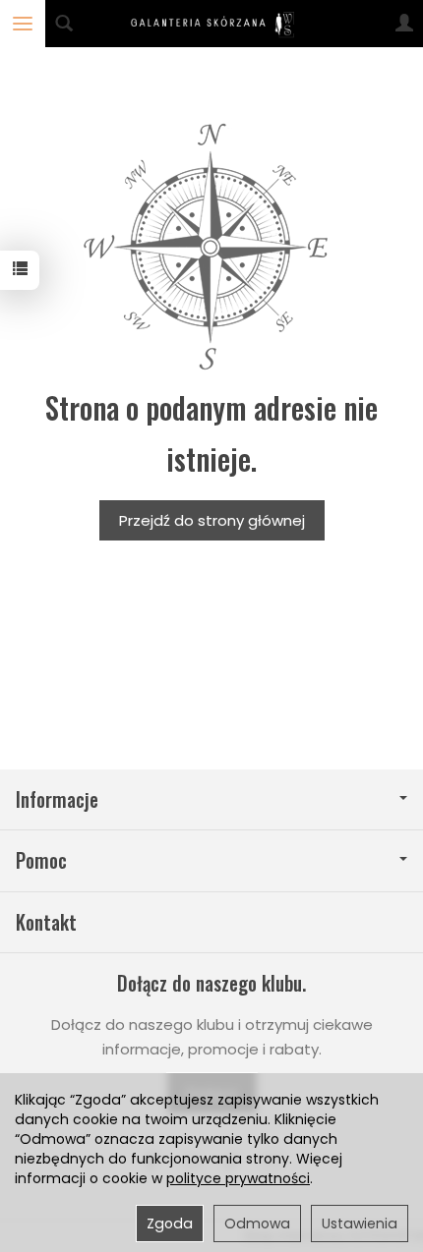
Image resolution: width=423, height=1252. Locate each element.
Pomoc (41, 860)
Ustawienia (359, 1223)
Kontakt (46, 922)
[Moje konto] (404, 23)
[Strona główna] (212, 23)
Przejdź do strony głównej (212, 520)
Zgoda (170, 1223)
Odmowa (257, 1223)
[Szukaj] (64, 23)
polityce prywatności (238, 1178)
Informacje (57, 799)
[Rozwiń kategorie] (22, 23)
